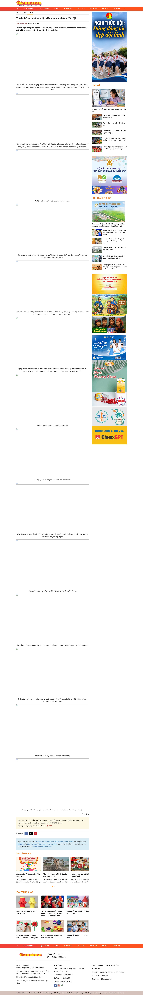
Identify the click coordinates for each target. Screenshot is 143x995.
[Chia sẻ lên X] (31, 833)
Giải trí (56, 8)
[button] (124, 8)
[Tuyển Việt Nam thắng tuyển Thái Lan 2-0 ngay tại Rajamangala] (97, 149)
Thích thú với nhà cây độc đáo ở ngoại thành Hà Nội (54, 842)
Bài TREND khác (25, 892)
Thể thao (116, 8)
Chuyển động (28, 8)
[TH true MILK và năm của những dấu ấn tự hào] (97, 249)
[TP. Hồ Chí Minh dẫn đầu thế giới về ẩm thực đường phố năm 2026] (97, 140)
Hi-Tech (105, 8)
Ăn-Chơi (23, 13)
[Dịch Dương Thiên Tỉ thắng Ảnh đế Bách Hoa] (97, 117)
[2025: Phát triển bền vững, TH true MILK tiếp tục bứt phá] (97, 258)
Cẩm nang (68, 8)
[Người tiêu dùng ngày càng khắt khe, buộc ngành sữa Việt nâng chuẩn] (97, 232)
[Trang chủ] (17, 13)
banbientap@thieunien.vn (42, 847)
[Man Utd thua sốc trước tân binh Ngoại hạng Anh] (97, 132)
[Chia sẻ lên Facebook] (26, 833)
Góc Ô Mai (93, 8)
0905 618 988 (60, 957)
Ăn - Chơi (80, 8)
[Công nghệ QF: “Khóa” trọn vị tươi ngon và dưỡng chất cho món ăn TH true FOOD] (97, 267)
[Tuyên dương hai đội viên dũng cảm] (97, 125)
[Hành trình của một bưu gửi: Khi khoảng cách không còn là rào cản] (97, 241)
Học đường (44, 8)
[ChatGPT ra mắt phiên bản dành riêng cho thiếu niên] (108, 98)
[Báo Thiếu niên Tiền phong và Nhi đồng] (29, 3)
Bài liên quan (24, 853)
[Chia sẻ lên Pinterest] (35, 833)
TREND (30, 13)
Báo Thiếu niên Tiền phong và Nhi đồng (42, 844)
